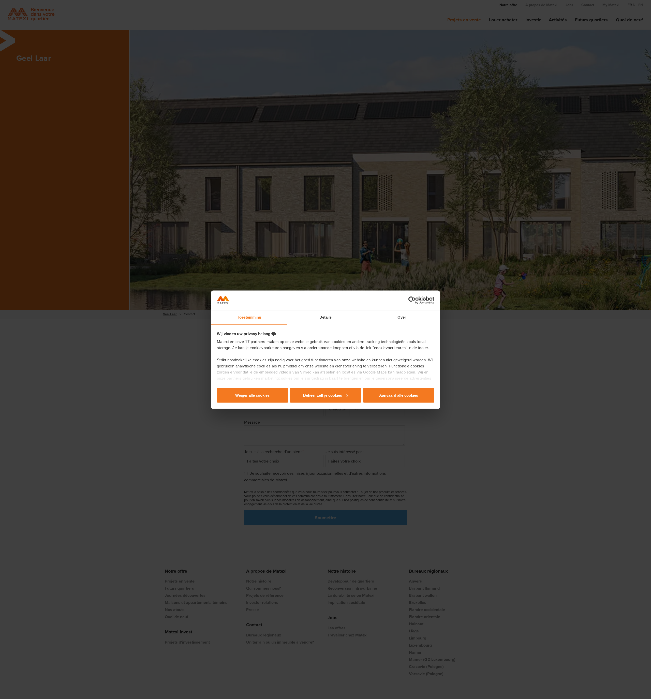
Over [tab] (401, 317)
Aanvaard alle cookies (398, 395)
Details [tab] (325, 317)
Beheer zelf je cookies (322, 395)
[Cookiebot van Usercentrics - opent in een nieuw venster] (412, 300)
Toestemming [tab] (249, 317)
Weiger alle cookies (252, 395)
